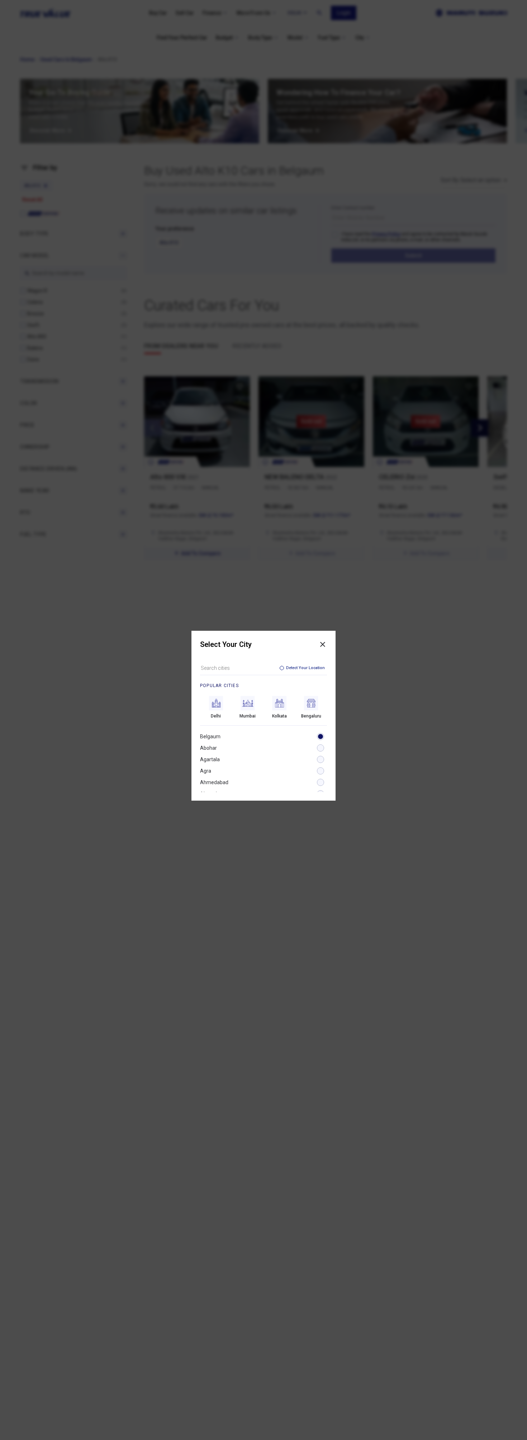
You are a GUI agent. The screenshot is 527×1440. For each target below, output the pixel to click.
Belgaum (210, 736)
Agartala (210, 759)
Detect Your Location (305, 668)
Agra (205, 771)
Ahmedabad (214, 782)
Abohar (208, 748)
